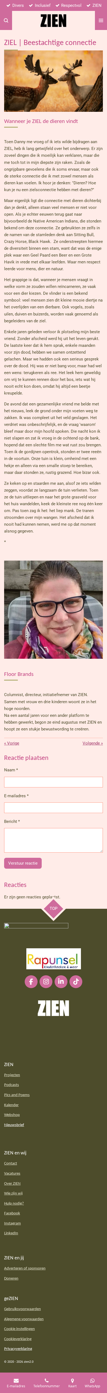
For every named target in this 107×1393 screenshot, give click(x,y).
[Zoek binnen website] (6, 20)
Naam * (11, 770)
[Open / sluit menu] (101, 20)
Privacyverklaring (18, 1349)
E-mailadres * (16, 795)
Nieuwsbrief (14, 1125)
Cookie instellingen (19, 1329)
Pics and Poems (17, 1095)
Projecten (12, 1075)
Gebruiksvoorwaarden (22, 1309)
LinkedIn (11, 1233)
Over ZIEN (12, 1184)
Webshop (12, 1115)
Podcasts (11, 1085)
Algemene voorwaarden (24, 1319)
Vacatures (12, 1174)
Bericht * (12, 821)
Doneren (11, 1279)
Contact (10, 1164)
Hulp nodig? (14, 1204)
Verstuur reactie (23, 863)
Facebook (12, 1213)
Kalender (11, 1105)
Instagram (12, 1223)
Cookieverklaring (18, 1339)
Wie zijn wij (13, 1194)
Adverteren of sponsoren (25, 1268)
